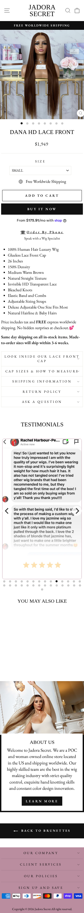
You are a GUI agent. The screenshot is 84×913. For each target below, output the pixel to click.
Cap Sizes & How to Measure (42, 371)
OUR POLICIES (41, 876)
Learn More (42, 801)
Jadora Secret (42, 10)
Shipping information (42, 381)
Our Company (41, 853)
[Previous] (7, 511)
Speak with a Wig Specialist (42, 238)
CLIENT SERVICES (41, 864)
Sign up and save (41, 887)
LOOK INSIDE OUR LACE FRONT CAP (42, 358)
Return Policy (42, 391)
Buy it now (42, 209)
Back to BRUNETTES (45, 831)
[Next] (77, 511)
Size (40, 161)
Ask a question (42, 401)
